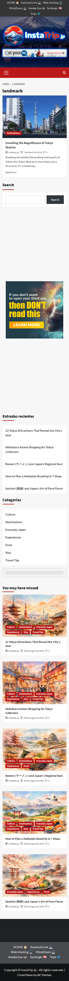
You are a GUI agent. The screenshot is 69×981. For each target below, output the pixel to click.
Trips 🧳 (35, 13)
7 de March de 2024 (33, 152)
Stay (8, 552)
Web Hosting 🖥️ (52, 2)
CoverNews (25, 975)
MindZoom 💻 (17, 8)
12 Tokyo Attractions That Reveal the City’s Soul (33, 433)
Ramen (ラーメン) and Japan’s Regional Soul (33, 464)
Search (8, 185)
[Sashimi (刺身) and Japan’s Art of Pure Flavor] (34, 875)
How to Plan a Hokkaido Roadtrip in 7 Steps (33, 476)
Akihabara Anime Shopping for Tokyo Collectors (29, 449)
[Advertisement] (34, 244)
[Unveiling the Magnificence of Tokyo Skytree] (34, 116)
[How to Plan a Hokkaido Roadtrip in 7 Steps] (34, 812)
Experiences (13, 537)
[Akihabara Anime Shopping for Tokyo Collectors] (34, 682)
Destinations (13, 133)
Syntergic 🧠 (54, 8)
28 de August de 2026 (34, 651)
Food (8, 545)
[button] (6, 72)
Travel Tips (12, 560)
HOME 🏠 (13, 2)
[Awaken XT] (34, 309)
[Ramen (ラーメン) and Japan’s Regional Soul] (34, 749)
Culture (10, 514)
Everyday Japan (15, 529)
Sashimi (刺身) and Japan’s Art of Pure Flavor (34, 488)
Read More (10, 172)
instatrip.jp (13, 152)
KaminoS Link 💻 (31, 2)
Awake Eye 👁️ (36, 8)
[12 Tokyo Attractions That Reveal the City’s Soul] (34, 616)
